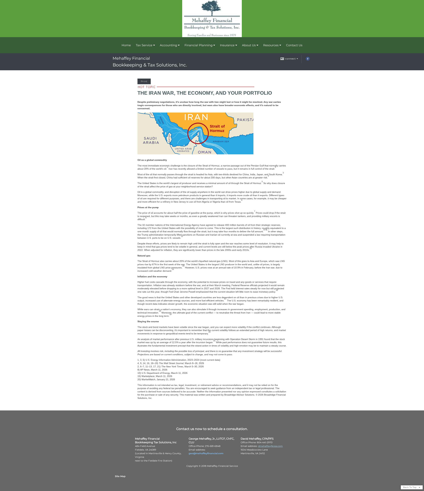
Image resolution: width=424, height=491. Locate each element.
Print (144, 81)
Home (126, 45)
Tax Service (144, 45)
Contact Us (294, 45)
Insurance (227, 45)
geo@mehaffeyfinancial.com (206, 453)
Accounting (168, 45)
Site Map (120, 476)
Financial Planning (198, 45)
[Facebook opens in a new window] (308, 59)
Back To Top (410, 487)
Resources (271, 45)
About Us (249, 45)
